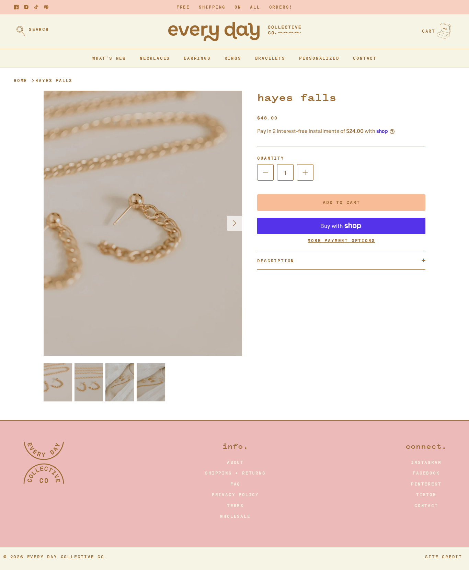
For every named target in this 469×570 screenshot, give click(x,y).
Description (275, 261)
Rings (233, 58)
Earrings (197, 58)
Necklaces (155, 58)
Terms (235, 505)
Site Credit (443, 557)
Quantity (270, 158)
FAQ (235, 484)
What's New (109, 58)
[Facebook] (16, 7)
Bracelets (270, 58)
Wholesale (235, 516)
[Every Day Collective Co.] (234, 31)
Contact (365, 58)
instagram (426, 462)
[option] (143, 223)
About (235, 462)
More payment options (341, 240)
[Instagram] (26, 7)
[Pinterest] (46, 7)
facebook (426, 473)
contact (426, 505)
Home (20, 80)
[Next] (234, 223)
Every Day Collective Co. (67, 557)
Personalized (319, 58)
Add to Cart (341, 202)
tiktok (426, 494)
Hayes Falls (53, 80)
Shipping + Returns (235, 473)
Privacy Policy (235, 494)
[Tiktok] (36, 7)
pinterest (426, 484)
